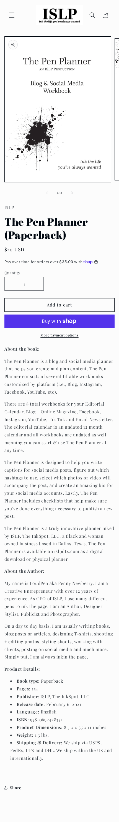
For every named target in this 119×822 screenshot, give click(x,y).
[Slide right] (72, 193)
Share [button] (15, 787)
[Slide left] (47, 193)
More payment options (59, 335)
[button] (11, 15)
